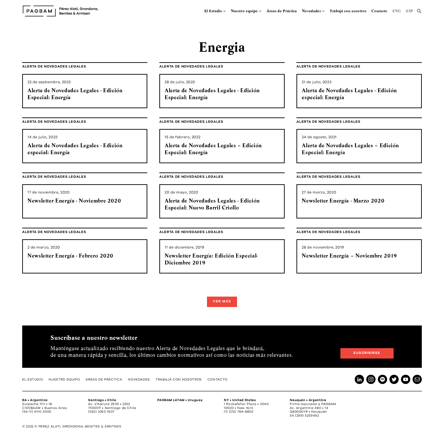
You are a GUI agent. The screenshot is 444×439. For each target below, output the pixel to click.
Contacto (379, 11)
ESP (409, 11)
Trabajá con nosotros (348, 11)
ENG (396, 11)
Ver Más (222, 301)
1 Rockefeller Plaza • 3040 (246, 404)
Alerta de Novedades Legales (54, 66)
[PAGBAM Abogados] (60, 11)
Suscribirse (366, 353)
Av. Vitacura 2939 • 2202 (109, 404)
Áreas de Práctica (282, 11)
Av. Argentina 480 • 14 (309, 408)
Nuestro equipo (244, 11)
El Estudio (213, 11)
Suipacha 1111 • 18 (37, 404)
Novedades (311, 11)
